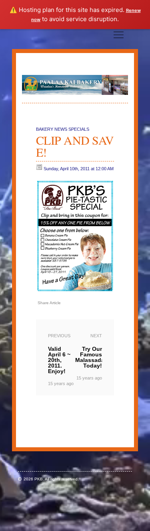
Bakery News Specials (62, 129)
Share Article (49, 303)
